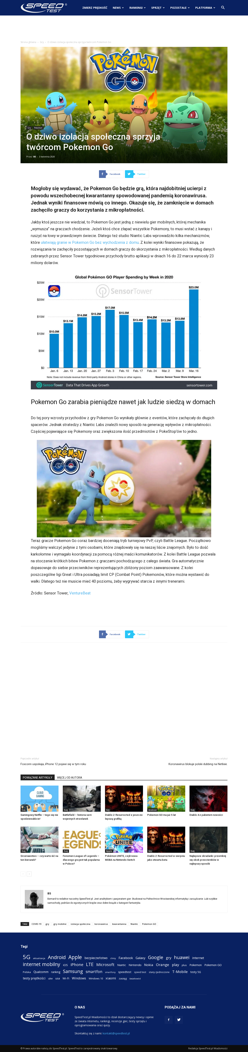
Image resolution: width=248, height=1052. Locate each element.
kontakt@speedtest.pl (116, 1033)
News (117, 7)
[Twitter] (179, 1020)
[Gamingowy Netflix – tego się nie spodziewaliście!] (40, 799)
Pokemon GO (149, 923)
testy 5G (195, 972)
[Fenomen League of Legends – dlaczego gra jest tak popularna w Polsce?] (82, 840)
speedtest (124, 972)
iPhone (77, 965)
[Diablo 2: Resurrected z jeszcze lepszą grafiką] (124, 799)
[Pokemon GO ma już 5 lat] (166, 799)
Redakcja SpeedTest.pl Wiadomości (207, 1048)
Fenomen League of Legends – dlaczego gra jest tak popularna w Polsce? (81, 859)
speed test (140, 972)
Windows (79, 978)
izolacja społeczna (80, 923)
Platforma (203, 7)
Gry (42, 42)
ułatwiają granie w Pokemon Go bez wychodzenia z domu (90, 242)
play (175, 965)
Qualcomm (41, 972)
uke (50, 978)
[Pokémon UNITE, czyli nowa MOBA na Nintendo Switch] (124, 840)
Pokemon (38, 127)
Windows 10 (96, 978)
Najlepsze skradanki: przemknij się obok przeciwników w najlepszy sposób (207, 859)
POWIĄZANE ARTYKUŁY (37, 777)
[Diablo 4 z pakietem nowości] (208, 799)
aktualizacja (39, 958)
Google (155, 957)
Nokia (148, 965)
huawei (181, 957)
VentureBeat (80, 593)
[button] (222, 8)
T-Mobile (180, 972)
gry (47, 923)
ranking (55, 972)
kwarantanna (119, 923)
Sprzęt (156, 7)
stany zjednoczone (159, 972)
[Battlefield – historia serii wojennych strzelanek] (82, 799)
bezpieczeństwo (96, 958)
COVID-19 (36, 923)
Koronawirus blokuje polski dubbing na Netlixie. (198, 764)
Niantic (134, 923)
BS (34, 156)
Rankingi (136, 7)
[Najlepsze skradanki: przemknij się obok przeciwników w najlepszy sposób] (208, 840)
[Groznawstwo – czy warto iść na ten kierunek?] (40, 840)
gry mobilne (59, 923)
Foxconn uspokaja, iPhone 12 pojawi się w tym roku (53, 764)
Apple (109, 851)
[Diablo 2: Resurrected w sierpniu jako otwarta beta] (166, 840)
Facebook (126, 958)
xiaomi (111, 978)
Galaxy (140, 958)
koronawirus (101, 923)
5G (26, 957)
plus (184, 965)
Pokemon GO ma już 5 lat (161, 814)
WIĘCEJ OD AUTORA (69, 777)
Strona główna (28, 42)
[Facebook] (168, 1020)
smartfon (94, 972)
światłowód (135, 978)
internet (198, 958)
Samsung (73, 971)
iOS (65, 965)
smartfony (110, 972)
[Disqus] (124, 699)
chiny (113, 958)
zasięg (123, 978)
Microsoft (105, 965)
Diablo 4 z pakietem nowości (206, 814)
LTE (90, 964)
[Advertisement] (124, 29)
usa (57, 978)
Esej (24, 810)
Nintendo (135, 965)
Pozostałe (178, 7)
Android (152, 810)
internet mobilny (41, 964)
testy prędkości (34, 978)
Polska (27, 972)
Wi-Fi (66, 978)
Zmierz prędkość (94, 7)
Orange (162, 965)
